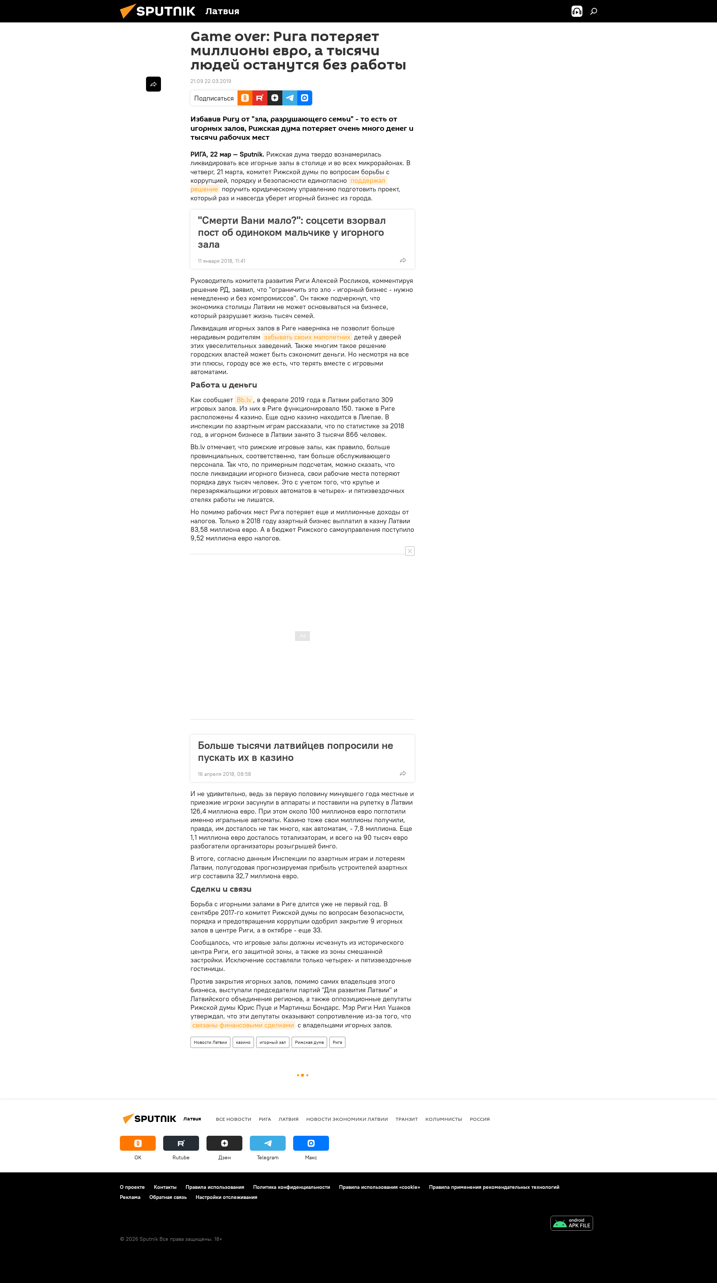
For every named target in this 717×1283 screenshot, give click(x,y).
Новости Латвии (210, 1042)
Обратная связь (168, 1197)
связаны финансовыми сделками (243, 1025)
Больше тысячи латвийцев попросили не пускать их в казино (295, 751)
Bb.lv (244, 399)
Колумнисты (443, 1119)
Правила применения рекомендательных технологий (494, 1187)
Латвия (289, 1119)
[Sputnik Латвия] (160, 20)
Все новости (233, 1119)
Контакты (165, 1187)
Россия (480, 1119)
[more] (402, 260)
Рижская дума (309, 1042)
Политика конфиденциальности (291, 1187)
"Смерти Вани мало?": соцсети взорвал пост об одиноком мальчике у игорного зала (292, 232)
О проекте (132, 1187)
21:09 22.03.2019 (210, 81)
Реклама (130, 1197)
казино (243, 1042)
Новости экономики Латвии (347, 1119)
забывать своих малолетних (307, 337)
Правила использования (215, 1187)
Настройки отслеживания (226, 1197)
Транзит (406, 1119)
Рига (337, 1042)
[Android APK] (571, 1224)
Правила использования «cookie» (379, 1187)
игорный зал (273, 1042)
